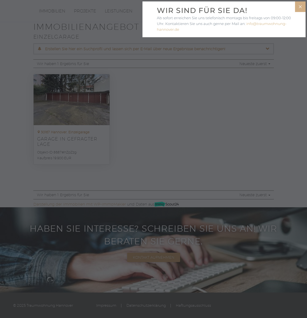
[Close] (300, 6)
